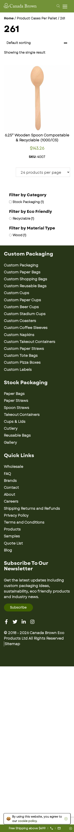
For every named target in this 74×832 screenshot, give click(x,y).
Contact (11, 487)
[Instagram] (32, 621)
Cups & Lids (14, 421)
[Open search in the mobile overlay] (58, 5)
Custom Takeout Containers (29, 341)
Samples (12, 536)
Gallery (10, 442)
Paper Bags (14, 393)
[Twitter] (15, 621)
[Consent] (70, 828)
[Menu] (66, 6)
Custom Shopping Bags (25, 279)
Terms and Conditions (24, 522)
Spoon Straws (16, 407)
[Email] (59, 828)
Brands (10, 480)
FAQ (7, 473)
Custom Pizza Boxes (22, 362)
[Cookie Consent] (65, 818)
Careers (11, 501)
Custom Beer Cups (21, 306)
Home (9, 18)
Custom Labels (18, 369)
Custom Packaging (21, 265)
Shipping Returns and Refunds (32, 508)
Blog (8, 550)
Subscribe (18, 607)
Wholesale (13, 466)
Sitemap (12, 643)
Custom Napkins (19, 334)
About (9, 494)
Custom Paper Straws (24, 348)
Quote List (13, 543)
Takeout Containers (22, 414)
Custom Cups (16, 292)
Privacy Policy (16, 515)
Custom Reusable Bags (25, 286)
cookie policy (27, 821)
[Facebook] (6, 621)
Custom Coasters (20, 320)
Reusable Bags (17, 435)
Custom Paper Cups (22, 300)
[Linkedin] (23, 621)
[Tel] (51, 828)
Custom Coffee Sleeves (26, 327)
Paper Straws (16, 400)
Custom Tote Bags (21, 355)
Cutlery (11, 428)
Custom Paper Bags (22, 272)
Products (12, 529)
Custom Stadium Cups (25, 313)
